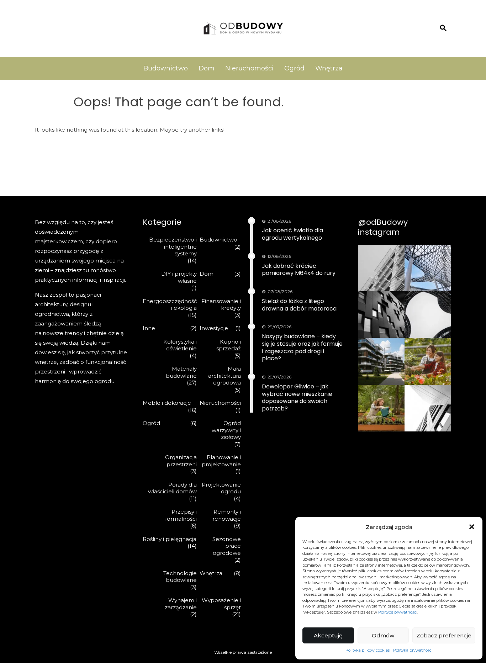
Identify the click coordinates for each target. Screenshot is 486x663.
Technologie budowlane (180, 577)
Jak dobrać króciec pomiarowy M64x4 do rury (299, 269)
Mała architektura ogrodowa (224, 375)
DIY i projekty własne (179, 277)
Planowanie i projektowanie (221, 461)
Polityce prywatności (397, 612)
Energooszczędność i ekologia (170, 305)
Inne (149, 328)
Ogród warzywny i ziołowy (226, 430)
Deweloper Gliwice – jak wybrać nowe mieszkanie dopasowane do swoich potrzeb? (297, 397)
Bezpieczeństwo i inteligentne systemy (173, 246)
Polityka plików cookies (367, 650)
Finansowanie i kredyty (221, 305)
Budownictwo (165, 68)
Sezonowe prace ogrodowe (226, 546)
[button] (471, 526)
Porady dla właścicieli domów (172, 488)
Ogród (294, 68)
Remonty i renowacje (226, 515)
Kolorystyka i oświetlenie (180, 345)
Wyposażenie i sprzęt (221, 604)
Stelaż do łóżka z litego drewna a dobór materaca (299, 305)
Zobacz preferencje (443, 635)
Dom (207, 68)
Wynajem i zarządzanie (181, 604)
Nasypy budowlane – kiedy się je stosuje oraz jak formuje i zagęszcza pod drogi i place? (302, 347)
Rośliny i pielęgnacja (169, 539)
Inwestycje (214, 328)
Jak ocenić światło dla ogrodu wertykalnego (292, 234)
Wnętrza (329, 68)
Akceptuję (328, 635)
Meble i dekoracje (167, 402)
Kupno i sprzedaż (228, 345)
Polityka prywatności (413, 650)
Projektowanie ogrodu (221, 488)
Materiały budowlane (181, 372)
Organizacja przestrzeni (181, 461)
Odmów (383, 635)
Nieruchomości (249, 68)
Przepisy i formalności (181, 515)
